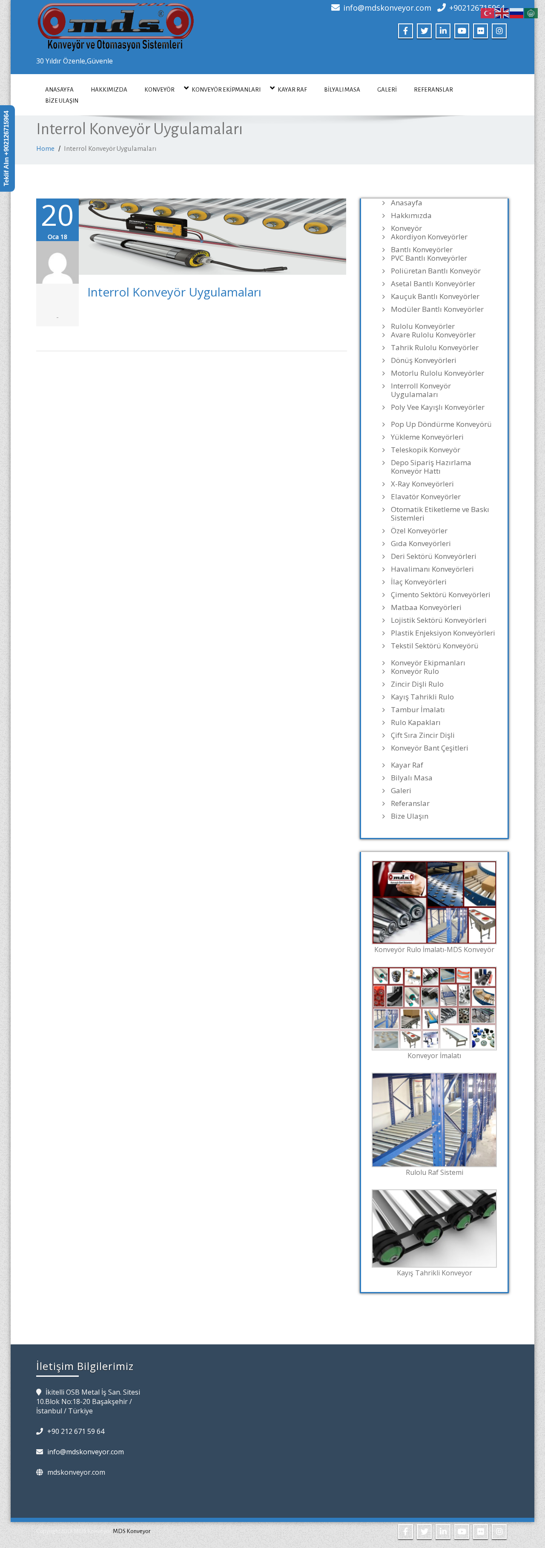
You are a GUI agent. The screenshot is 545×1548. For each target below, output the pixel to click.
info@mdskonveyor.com (387, 8)
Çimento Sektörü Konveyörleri (440, 594)
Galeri (387, 89)
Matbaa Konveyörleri (426, 607)
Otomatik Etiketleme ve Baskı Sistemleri (440, 513)
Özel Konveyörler (419, 531)
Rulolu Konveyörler (423, 326)
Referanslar (433, 89)
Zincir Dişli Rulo (417, 684)
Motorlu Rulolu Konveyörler (437, 373)
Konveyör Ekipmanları (226, 89)
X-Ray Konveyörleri (422, 484)
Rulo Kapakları (416, 722)
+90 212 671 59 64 (75, 1431)
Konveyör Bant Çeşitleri (429, 748)
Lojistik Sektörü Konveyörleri (439, 620)
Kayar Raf (292, 89)
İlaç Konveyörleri (419, 582)
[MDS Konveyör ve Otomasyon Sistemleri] (116, 24)
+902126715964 (477, 8)
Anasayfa (59, 89)
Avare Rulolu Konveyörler (433, 335)
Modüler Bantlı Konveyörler (437, 309)
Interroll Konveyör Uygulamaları (421, 390)
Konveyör (159, 89)
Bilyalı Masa (342, 89)
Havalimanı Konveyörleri (432, 569)
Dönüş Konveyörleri (423, 360)
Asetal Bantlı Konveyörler (433, 283)
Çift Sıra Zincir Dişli (423, 735)
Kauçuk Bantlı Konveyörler (435, 296)
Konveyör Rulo (415, 671)
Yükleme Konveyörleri (427, 437)
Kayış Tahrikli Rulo (422, 697)
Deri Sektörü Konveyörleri (433, 556)
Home (45, 148)
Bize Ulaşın (61, 101)
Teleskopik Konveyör (425, 450)
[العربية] (531, 12)
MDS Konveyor (131, 1531)
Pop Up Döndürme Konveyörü (441, 424)
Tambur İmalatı (418, 709)
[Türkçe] (488, 12)
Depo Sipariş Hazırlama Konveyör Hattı (431, 466)
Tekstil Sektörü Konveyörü (435, 646)
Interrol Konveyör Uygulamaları (174, 292)
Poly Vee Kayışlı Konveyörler (438, 407)
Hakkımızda (109, 89)
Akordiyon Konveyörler (429, 237)
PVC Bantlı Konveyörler (429, 258)
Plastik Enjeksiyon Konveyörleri (443, 633)
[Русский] (517, 12)
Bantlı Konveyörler (422, 249)
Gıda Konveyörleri (421, 543)
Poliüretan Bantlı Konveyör (436, 271)
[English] (502, 12)
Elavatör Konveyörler (426, 496)
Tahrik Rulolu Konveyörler (435, 347)
